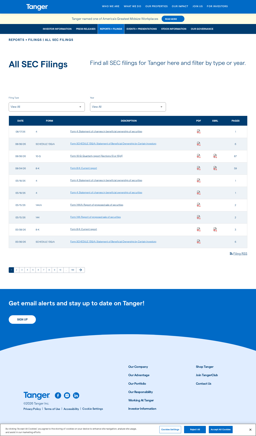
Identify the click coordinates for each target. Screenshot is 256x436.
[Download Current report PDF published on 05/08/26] (199, 229)
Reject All (195, 429)
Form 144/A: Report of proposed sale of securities (96, 204)
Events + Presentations (142, 28)
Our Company (138, 366)
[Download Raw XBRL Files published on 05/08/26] (215, 229)
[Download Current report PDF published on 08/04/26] (199, 168)
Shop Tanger (204, 366)
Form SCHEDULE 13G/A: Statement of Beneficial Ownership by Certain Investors (113, 143)
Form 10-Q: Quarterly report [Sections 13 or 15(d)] (96, 155)
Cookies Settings (170, 429)
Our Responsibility (140, 392)
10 (61, 270)
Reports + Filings (111, 28)
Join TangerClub (207, 375)
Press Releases (85, 28)
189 (73, 270)
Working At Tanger (141, 400)
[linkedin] (76, 395)
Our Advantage (138, 375)
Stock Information (173, 28)
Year (92, 98)
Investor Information (57, 28)
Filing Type (14, 98)
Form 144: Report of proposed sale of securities (95, 217)
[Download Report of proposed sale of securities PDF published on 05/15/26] (199, 205)
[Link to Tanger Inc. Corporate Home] (48, 7)
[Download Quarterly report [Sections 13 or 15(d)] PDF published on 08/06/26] (199, 156)
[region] (128, 430)
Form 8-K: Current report (83, 168)
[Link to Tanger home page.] (37, 396)
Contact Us (203, 383)
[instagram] (67, 395)
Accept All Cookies (221, 429)
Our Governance (202, 28)
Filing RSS (238, 253)
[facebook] (58, 395)
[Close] (250, 429)
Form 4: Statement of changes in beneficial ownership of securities (106, 131)
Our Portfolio (137, 383)
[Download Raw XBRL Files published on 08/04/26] (215, 168)
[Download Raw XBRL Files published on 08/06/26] (215, 156)
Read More (171, 19)
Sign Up (22, 319)
